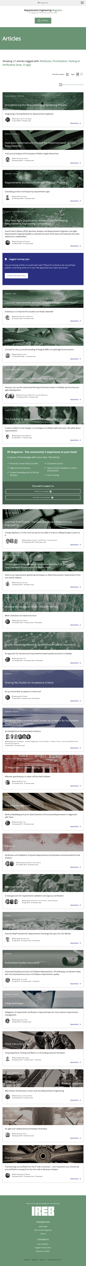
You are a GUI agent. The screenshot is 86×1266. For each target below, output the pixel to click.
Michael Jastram (24, 939)
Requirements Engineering (43, 11)
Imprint (34, 1260)
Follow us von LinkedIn (42, 491)
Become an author (43, 1251)
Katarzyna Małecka (25, 436)
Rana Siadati (33, 540)
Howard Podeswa (24, 241)
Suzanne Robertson (29, 395)
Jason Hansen (23, 583)
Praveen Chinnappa (25, 119)
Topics (44, 20)
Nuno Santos (23, 196)
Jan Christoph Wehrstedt (70, 741)
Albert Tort (22, 658)
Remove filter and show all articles (73, 84)
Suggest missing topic (16, 276)
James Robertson (42, 395)
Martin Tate (22, 781)
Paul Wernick (42, 540)
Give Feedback (43, 1244)
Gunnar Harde (23, 158)
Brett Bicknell (27, 863)
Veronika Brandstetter (12, 743)
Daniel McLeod (53, 901)
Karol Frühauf (23, 620)
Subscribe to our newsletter (42, 497)
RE (43, 2)
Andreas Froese (55, 741)
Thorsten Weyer (44, 741)
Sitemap (27, 1260)
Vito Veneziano (52, 540)
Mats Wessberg (24, 1058)
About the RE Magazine (43, 1230)
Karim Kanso (37, 863)
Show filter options (58, 74)
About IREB (43, 1226)
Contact (43, 1234)
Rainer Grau (23, 354)
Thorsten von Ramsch (26, 316)
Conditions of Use (54, 1260)
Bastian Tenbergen (18, 741)
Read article (74, 123)
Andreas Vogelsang (31, 741)
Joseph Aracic (23, 1020)
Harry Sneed (23, 979)
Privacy (42, 1260)
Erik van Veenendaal (25, 1096)
